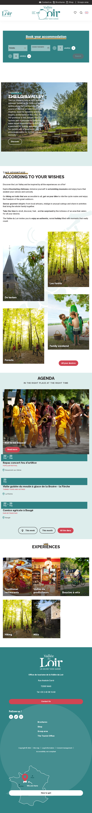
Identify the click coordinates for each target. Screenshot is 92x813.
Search (78, 56)
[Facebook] (11, 717)
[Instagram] (21, 717)
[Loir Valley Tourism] (50, 13)
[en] (86, 12)
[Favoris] (75, 12)
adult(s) (67, 48)
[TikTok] (16, 717)
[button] (81, 12)
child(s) (23, 56)
